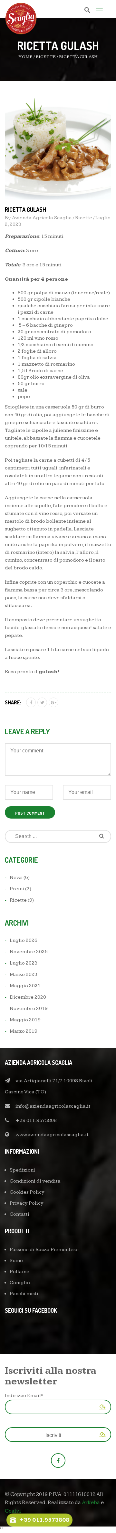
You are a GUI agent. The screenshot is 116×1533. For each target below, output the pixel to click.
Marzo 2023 (23, 974)
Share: (13, 702)
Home (25, 56)
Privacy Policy (27, 1203)
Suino (16, 1261)
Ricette (46, 56)
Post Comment (30, 813)
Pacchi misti (24, 1294)
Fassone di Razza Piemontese (44, 1250)
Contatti (19, 1214)
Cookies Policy (27, 1192)
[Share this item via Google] (53, 702)
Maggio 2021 (25, 986)
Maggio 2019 (25, 1020)
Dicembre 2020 (28, 997)
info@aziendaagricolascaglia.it (53, 1106)
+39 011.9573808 (36, 1120)
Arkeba (91, 1502)
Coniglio (20, 1283)
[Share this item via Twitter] (42, 702)
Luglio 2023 (23, 963)
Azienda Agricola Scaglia (42, 218)
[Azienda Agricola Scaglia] (21, 17)
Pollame (19, 1272)
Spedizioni (22, 1170)
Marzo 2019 (23, 1031)
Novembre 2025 (29, 952)
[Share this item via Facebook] (31, 702)
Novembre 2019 (29, 1008)
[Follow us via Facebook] (58, 1460)
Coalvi (13, 1511)
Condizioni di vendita (35, 1181)
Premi (17, 889)
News (16, 877)
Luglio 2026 (23, 940)
